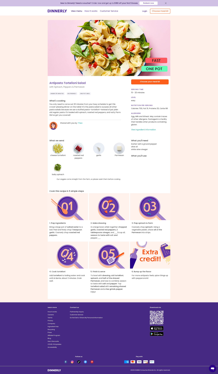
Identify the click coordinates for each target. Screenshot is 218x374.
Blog (49, 338)
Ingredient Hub (53, 326)
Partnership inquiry (77, 312)
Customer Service (109, 11)
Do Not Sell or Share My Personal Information (86, 318)
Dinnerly (57, 11)
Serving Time (137, 89)
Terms (50, 318)
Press (50, 332)
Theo (80, 123)
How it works (91, 11)
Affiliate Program (54, 335)
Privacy (50, 321)
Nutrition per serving (142, 105)
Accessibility (52, 347)
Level (133, 97)
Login (144, 11)
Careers (51, 315)
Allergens (136, 113)
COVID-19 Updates (54, 344)
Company (51, 323)
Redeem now (148, 3)
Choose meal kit (160, 11)
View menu (76, 11)
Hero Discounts (53, 341)
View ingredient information (143, 129)
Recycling (51, 329)
